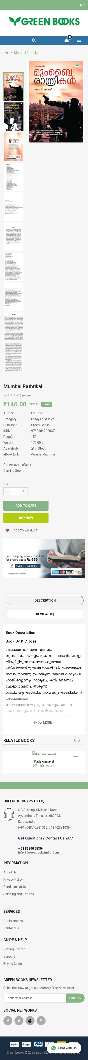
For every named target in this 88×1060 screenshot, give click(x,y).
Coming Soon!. (13, 470)
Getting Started (14, 949)
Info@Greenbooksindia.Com (38, 852)
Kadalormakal (44, 761)
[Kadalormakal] (44, 754)
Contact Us (11, 928)
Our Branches (13, 921)
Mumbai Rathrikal (26, 52)
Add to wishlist (25, 530)
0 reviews (26, 395)
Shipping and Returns (18, 894)
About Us (9, 872)
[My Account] (82, 5)
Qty (5, 483)
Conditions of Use (15, 887)
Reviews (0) (45, 614)
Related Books (19, 740)
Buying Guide (12, 963)
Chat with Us (67, 1048)
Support (9, 956)
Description (45, 600)
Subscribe (75, 998)
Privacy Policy (13, 879)
